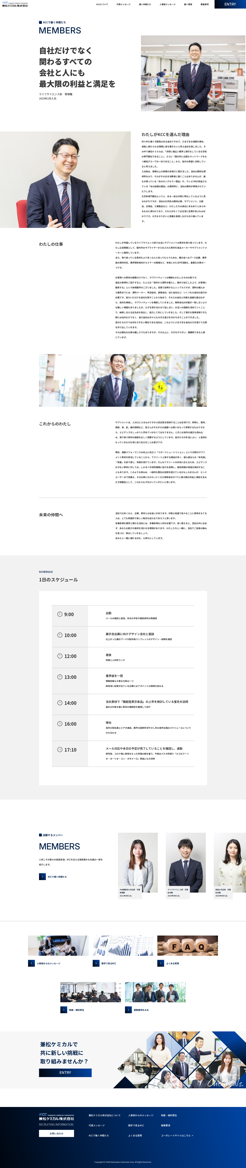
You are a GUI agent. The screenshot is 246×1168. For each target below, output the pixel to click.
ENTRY (65, 1072)
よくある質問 (135, 1135)
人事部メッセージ (168, 4)
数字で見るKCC (136, 1125)
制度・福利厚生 (169, 1115)
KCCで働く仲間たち (99, 1135)
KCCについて (102, 4)
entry (230, 4)
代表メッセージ (124, 4)
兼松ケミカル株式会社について (105, 1115)
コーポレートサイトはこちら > (177, 1135)
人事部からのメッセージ (140, 1115)
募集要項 (205, 4)
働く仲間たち (145, 4)
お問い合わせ (56, 1133)
